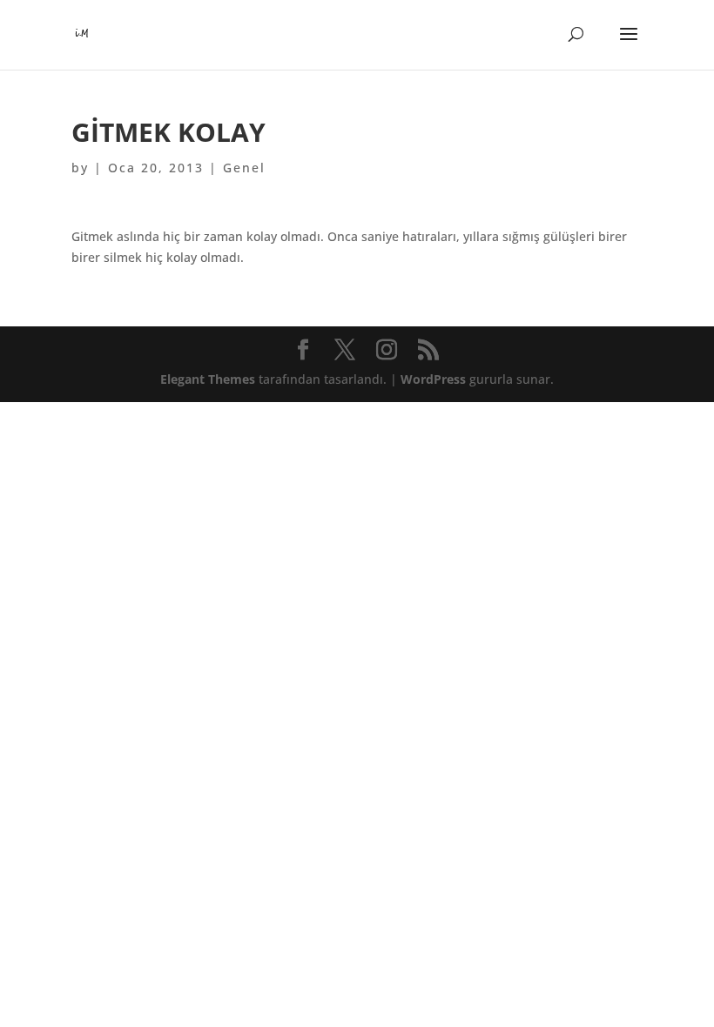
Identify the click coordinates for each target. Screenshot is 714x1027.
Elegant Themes (207, 379)
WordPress (433, 379)
